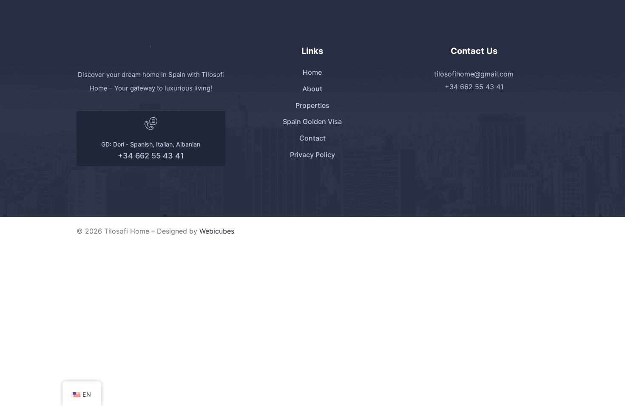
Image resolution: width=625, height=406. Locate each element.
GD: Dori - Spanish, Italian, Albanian (150, 144)
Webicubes (216, 231)
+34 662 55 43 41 (151, 155)
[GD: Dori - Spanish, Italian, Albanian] (151, 123)
